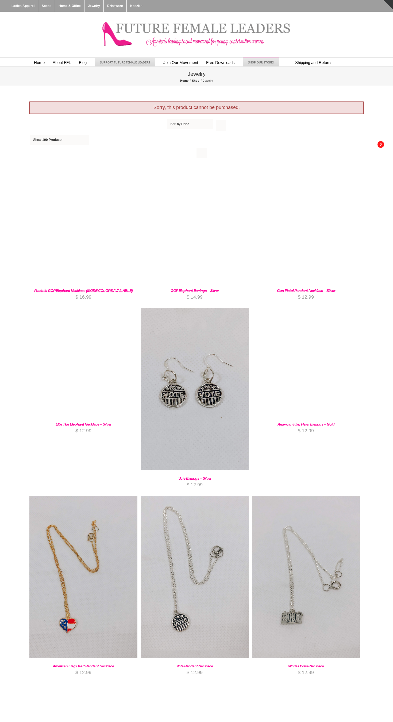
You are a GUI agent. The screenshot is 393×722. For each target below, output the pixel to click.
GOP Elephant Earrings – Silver (195, 290)
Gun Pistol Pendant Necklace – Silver (306, 290)
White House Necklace (306, 666)
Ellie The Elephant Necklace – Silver (83, 424)
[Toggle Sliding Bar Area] (388, 5)
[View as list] (201, 153)
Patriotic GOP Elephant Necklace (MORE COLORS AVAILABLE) (83, 290)
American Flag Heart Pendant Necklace (83, 666)
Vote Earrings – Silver (194, 478)
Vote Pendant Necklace (194, 666)
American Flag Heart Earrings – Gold (306, 424)
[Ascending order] (221, 125)
